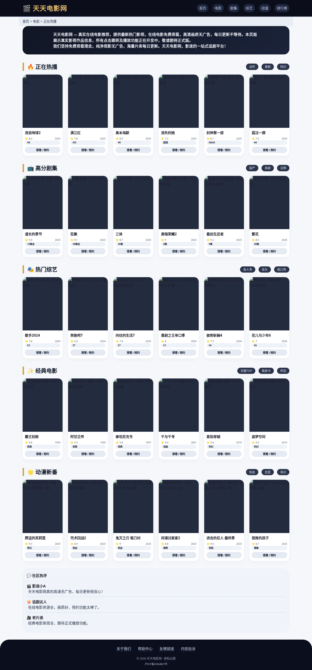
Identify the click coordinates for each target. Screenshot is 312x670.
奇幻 (283, 472)
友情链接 (166, 648)
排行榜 (282, 8)
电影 (218, 8)
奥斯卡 (266, 371)
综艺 (249, 8)
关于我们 (123, 648)
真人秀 (247, 269)
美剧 (268, 168)
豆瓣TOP (246, 371)
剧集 (233, 8)
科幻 (283, 66)
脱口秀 (281, 269)
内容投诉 (188, 648)
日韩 (283, 168)
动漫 (264, 8)
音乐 (265, 269)
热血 (252, 472)
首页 (202, 8)
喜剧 (268, 66)
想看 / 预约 (42, 150)
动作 (252, 66)
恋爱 (268, 472)
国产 (252, 168)
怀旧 (283, 371)
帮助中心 (145, 648)
